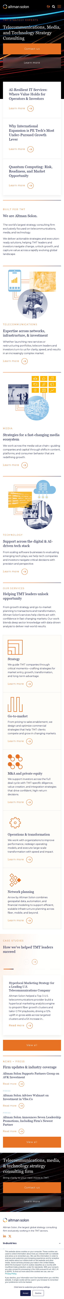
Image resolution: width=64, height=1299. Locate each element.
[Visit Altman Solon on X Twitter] (9, 1236)
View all (32, 1045)
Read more (17, 1025)
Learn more (32, 62)
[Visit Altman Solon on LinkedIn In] (4, 1236)
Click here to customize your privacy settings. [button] (32, 1287)
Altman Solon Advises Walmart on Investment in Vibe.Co (26, 1097)
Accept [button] (25, 1293)
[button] (34, 962)
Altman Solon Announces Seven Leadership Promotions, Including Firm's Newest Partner (32, 1120)
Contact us (32, 48)
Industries (10, 1243)
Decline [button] (38, 1293)
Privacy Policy (10, 1273)
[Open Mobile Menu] (59, 6)
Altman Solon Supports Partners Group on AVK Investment (31, 1075)
